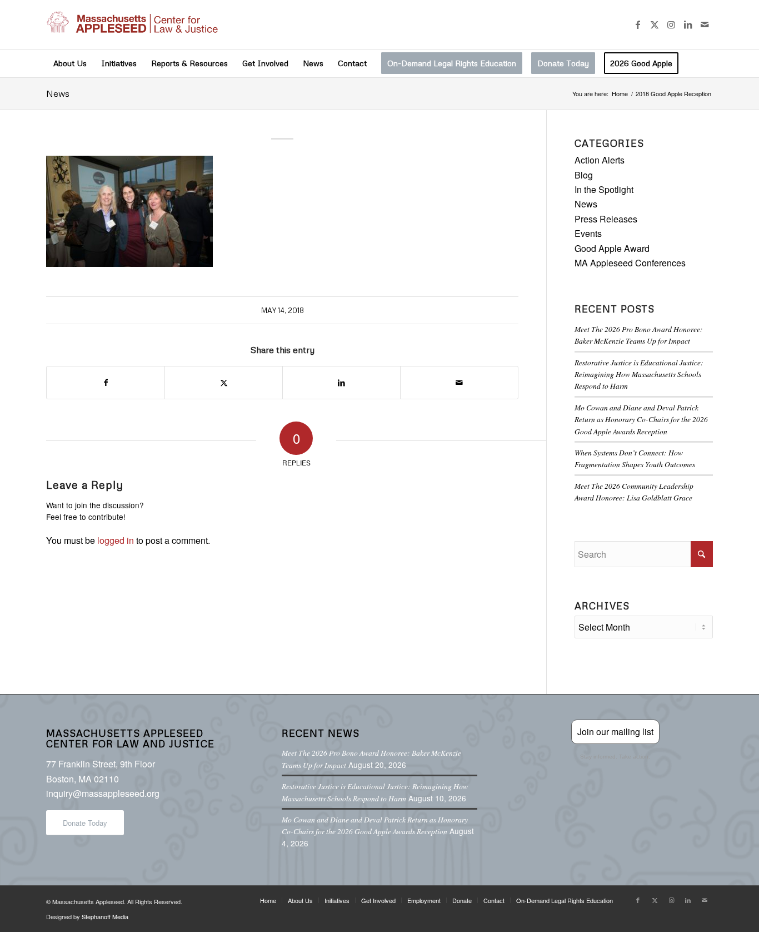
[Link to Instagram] (671, 24)
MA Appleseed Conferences (630, 262)
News (57, 93)
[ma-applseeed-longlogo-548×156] (132, 24)
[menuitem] (70, 63)
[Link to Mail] (704, 24)
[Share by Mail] (459, 382)
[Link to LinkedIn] (688, 24)
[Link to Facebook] (638, 24)
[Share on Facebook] (105, 382)
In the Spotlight (604, 189)
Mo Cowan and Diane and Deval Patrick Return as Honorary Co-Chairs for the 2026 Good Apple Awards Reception (641, 419)
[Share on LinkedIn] (341, 382)
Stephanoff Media (105, 916)
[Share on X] (223, 382)
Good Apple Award (612, 248)
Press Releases (606, 218)
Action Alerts (600, 159)
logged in (115, 540)
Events (588, 233)
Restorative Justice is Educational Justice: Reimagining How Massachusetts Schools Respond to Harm (639, 374)
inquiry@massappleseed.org (102, 793)
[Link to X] (654, 24)
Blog (584, 174)
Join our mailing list (615, 731)
